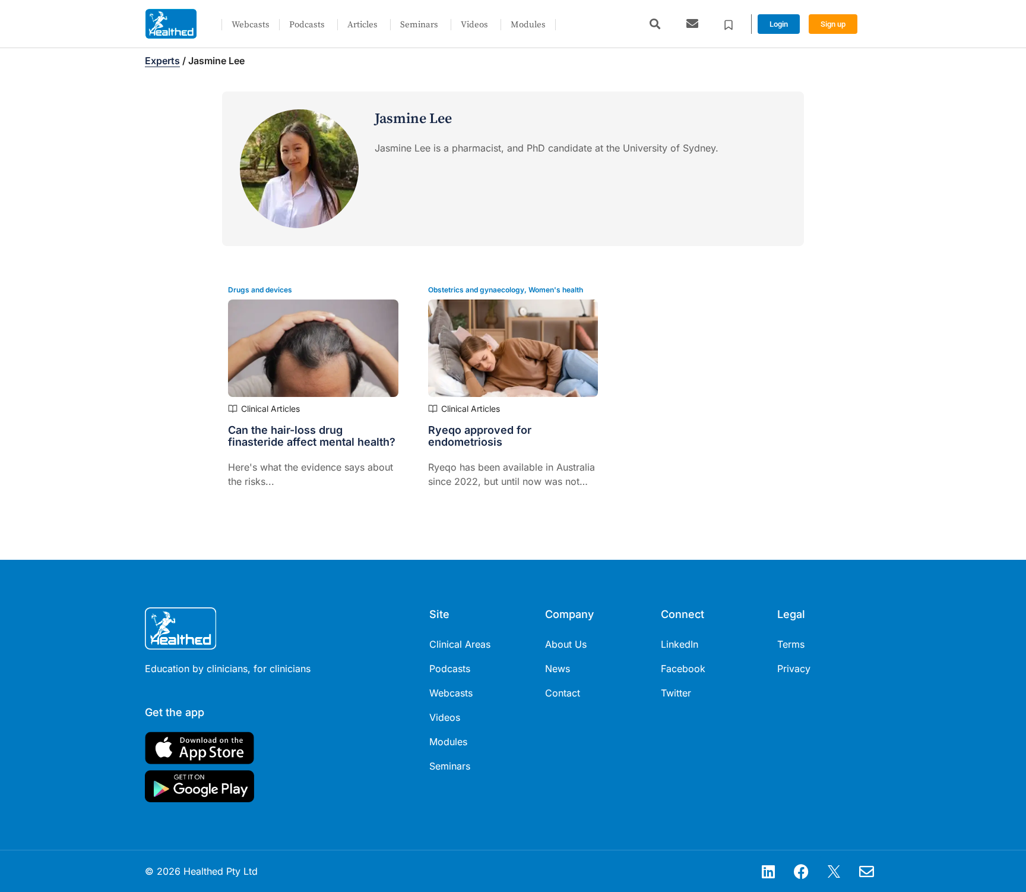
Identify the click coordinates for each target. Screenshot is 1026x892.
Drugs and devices (260, 289)
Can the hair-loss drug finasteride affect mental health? (311, 436)
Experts (162, 61)
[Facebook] (801, 871)
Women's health (555, 289)
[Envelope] (866, 871)
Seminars (419, 24)
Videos (474, 24)
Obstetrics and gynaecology (476, 289)
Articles (362, 24)
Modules (528, 24)
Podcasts (307, 24)
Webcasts (251, 24)
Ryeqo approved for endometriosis (479, 436)
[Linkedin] (768, 871)
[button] (654, 24)
